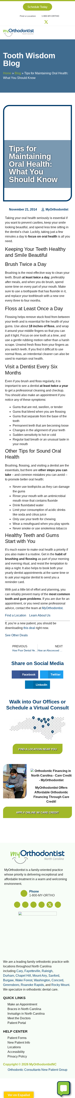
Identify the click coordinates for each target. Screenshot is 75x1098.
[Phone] (24, 893)
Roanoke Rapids (32, 984)
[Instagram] (29, 22)
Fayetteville (32, 971)
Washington (42, 980)
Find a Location (15, 615)
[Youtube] (52, 22)
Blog (18, 73)
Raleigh (47, 971)
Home (7, 73)
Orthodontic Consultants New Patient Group (37, 1069)
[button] (69, 32)
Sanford (53, 975)
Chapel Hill (23, 975)
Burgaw (8, 980)
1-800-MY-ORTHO (42, 895)
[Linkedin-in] (35, 22)
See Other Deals (16, 635)
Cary (19, 971)
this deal (29, 628)
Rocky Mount (60, 984)
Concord (57, 980)
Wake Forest (23, 980)
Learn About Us (39, 615)
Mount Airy (39, 975)
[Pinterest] (40, 22)
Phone (34, 891)
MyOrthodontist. (52, 608)
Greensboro (11, 984)
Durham (8, 975)
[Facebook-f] (23, 22)
